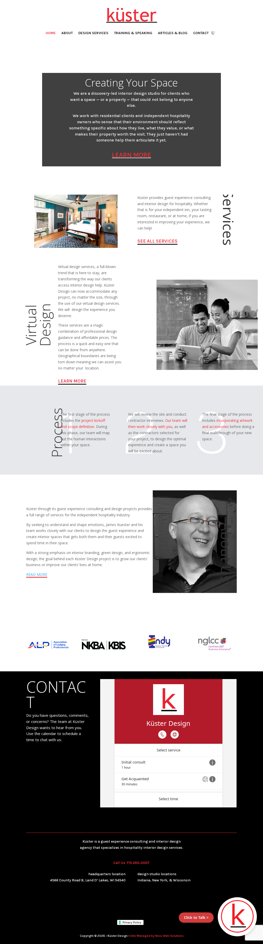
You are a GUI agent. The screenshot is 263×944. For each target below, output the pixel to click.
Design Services (93, 33)
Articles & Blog (172, 33)
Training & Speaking (133, 33)
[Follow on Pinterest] (147, 902)
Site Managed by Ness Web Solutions (156, 936)
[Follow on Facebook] (116, 902)
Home (51, 33)
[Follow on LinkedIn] (137, 902)
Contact (201, 33)
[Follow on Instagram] (126, 902)
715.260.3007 (137, 863)
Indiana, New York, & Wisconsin (164, 880)
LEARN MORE (131, 155)
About (67, 33)
